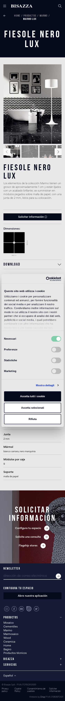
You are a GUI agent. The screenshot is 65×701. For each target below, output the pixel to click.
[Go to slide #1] (11, 151)
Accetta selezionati (32, 407)
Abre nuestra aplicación (32, 596)
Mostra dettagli (45, 385)
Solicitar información (31, 217)
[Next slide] (56, 104)
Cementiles (10, 627)
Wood (7, 638)
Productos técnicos (15, 653)
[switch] (56, 349)
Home (17, 15)
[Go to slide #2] (29, 151)
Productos (30, 15)
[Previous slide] (8, 104)
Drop (42, 697)
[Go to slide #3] (48, 151)
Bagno (7, 649)
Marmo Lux (30, 18)
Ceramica (9, 642)
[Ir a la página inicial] (22, 6)
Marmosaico (10, 634)
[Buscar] (59, 6)
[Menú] (3, 6)
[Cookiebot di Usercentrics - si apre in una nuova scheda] (46, 279)
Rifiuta (33, 419)
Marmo (44, 15)
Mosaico (8, 623)
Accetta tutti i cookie (32, 396)
